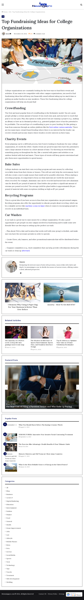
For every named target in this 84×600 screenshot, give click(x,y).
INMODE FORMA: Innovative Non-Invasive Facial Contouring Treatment (46, 435)
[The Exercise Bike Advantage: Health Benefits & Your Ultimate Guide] (11, 447)
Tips (8, 569)
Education (9, 504)
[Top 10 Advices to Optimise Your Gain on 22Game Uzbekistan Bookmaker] (68, 332)
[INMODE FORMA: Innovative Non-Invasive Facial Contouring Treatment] (11, 437)
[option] (42, 387)
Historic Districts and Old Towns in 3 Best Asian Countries (40, 454)
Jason (7, 34)
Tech (8, 562)
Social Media (10, 555)
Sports (8, 558)
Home (5, 12)
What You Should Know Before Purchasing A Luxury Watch (40, 425)
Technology (10, 565)
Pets (8, 548)
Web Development (12, 579)
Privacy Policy (52, 594)
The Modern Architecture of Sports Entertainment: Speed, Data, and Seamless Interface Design (42, 344)
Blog (8, 491)
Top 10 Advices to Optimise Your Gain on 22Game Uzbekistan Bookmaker (67, 343)
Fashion (9, 511)
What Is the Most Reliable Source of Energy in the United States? (43, 465)
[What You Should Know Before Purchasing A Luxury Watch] (11, 428)
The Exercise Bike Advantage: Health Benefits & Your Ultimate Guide (44, 444)
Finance (9, 514)
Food (8, 518)
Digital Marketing (12, 501)
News (8, 545)
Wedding (9, 582)
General (9, 521)
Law (7, 535)
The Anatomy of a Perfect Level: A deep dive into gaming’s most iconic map (14, 343)
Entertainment (11, 508)
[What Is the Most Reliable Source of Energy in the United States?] (11, 468)
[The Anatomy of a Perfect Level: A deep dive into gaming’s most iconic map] (16, 332)
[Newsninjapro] (42, 5)
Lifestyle (9, 538)
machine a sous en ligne (35, 206)
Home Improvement (13, 528)
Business (9, 494)
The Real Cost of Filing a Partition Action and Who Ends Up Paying (39, 406)
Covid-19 (9, 498)
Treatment (10, 575)
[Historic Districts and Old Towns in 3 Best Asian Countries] (11, 457)
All (10, 12)
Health (8, 525)
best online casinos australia (60, 127)
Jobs (8, 531)
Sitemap (61, 594)
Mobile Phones (11, 541)
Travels (9, 572)
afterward (26, 251)
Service (9, 552)
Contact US (42, 594)
